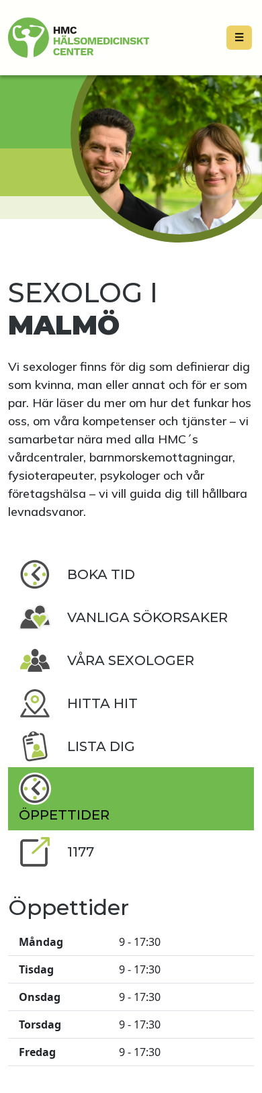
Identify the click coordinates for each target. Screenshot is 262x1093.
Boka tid (101, 574)
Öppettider (64, 815)
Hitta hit (102, 703)
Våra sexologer (130, 660)
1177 (80, 852)
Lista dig (101, 746)
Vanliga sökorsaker (147, 617)
